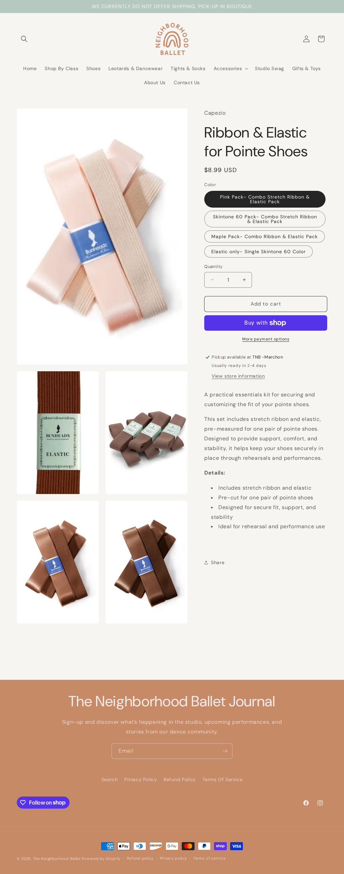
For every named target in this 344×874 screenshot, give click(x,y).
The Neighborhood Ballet (57, 858)
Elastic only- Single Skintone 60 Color (258, 252)
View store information (238, 376)
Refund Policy (180, 779)
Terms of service (209, 858)
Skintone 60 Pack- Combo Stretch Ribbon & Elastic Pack (265, 219)
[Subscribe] (224, 751)
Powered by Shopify (101, 858)
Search (109, 779)
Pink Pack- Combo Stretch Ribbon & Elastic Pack (265, 199)
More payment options (265, 339)
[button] (24, 39)
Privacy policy (173, 858)
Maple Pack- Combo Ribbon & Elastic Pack (264, 236)
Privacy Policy (140, 779)
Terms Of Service (223, 779)
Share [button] (217, 562)
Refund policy (140, 858)
